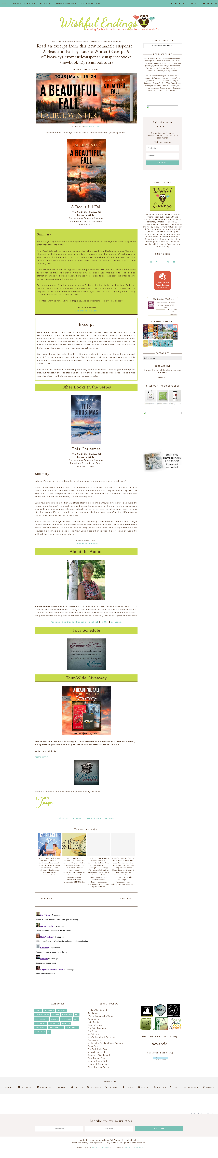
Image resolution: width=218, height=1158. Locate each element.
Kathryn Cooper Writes (98, 1061)
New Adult (66, 1019)
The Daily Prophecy (97, 1028)
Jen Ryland (93, 1013)
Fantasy (55, 1014)
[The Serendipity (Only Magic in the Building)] (165, 346)
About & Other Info (23, 3)
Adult (38, 1010)
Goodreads (81, 311)
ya (49, 1032)
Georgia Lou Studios (133, 1147)
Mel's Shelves (94, 1034)
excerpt (85, 41)
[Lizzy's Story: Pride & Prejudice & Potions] (145, 331)
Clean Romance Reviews (99, 1067)
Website (55, 622)
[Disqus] (86, 942)
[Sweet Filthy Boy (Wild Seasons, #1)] (150, 331)
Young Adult (72, 1027)
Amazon (93, 311)
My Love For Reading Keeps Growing (105, 1043)
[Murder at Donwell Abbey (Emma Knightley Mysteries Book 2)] (150, 339)
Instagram (116, 622)
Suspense (116, 41)
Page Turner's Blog (97, 1058)
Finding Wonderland (97, 1010)
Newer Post (47, 899)
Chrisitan (61, 1010)
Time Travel (40, 1027)
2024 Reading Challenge (163, 299)
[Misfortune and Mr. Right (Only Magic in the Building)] (155, 346)
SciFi (76, 1019)
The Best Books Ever (97, 1049)
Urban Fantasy (56, 1027)
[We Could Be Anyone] (155, 331)
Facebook (93, 622)
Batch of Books (95, 1025)
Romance (105, 41)
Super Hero (54, 1023)
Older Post (125, 899)
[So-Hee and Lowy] (150, 345)
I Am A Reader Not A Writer (100, 1016)
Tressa (159, 303)
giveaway (95, 41)
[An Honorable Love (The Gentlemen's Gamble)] (165, 331)
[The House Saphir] (145, 339)
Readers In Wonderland (99, 1055)
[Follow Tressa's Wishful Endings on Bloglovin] (160, 1059)
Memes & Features (65, 3)
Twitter (104, 622)
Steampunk (40, 1023)
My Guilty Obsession (97, 1052)
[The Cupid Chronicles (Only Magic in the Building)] (170, 346)
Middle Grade (41, 1019)
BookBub (81, 622)
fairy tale (40, 1032)
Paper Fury (93, 1046)
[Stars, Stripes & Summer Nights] (160, 331)
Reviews (44, 3)
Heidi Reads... (94, 1022)
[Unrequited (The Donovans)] (160, 339)
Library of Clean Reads (98, 1064)
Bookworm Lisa (95, 1040)
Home (5, 3)
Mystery (54, 1019)
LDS (76, 1014)
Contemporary (72, 41)
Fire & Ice (92, 1031)
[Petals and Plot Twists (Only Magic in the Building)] (160, 346)
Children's (49, 1010)
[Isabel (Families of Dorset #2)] (170, 339)
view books (173, 314)
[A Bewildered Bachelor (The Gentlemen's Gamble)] (170, 331)
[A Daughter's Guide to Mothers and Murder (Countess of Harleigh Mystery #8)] (145, 346)
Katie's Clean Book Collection (102, 1037)
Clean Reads (58, 41)
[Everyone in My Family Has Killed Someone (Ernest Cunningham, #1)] (175, 331)
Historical (67, 1014)
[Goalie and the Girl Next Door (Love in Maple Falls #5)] (155, 339)
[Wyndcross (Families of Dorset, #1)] (165, 339)
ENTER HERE (41, 757)
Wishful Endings (100, 1147)
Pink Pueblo (115, 1140)
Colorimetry (93, 1019)
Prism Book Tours (90, 3)
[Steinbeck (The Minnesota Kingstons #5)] (175, 339)
